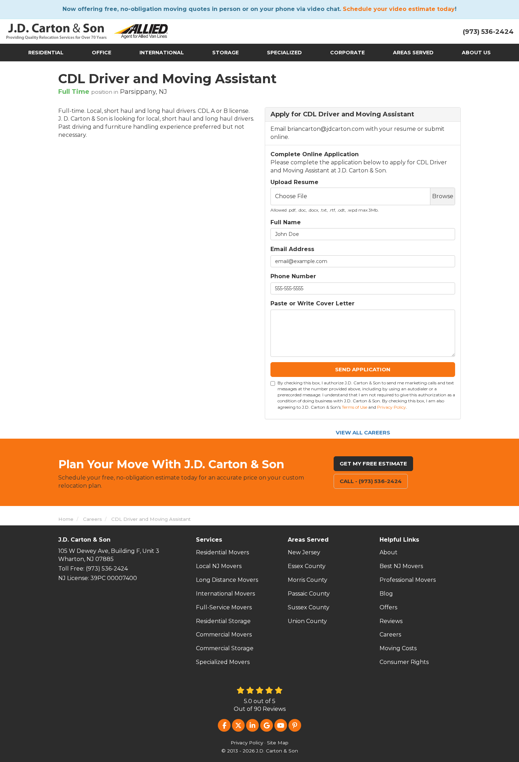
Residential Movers (222, 552)
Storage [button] (225, 52)
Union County (307, 621)
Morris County (307, 580)
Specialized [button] (284, 52)
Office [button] (101, 52)
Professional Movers (408, 580)
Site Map (277, 742)
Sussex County (308, 607)
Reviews (391, 621)
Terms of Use (354, 407)
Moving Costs (398, 648)
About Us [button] (476, 52)
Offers (388, 607)
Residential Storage (223, 621)
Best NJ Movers (401, 566)
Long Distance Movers (227, 580)
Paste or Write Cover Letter (312, 303)
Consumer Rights (404, 662)
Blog (386, 593)
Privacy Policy (391, 407)
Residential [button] (46, 52)
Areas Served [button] (413, 52)
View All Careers (363, 432)
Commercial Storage (224, 648)
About (389, 552)
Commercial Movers (224, 634)
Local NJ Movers (218, 566)
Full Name (285, 222)
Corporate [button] (347, 52)
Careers (390, 634)
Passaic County (309, 593)
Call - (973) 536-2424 (371, 481)
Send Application (362, 369)
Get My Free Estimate (373, 463)
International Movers (225, 593)
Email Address (292, 249)
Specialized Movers (223, 662)
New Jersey (304, 552)
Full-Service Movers (224, 607)
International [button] (161, 52)
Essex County (307, 566)
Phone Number (293, 276)
